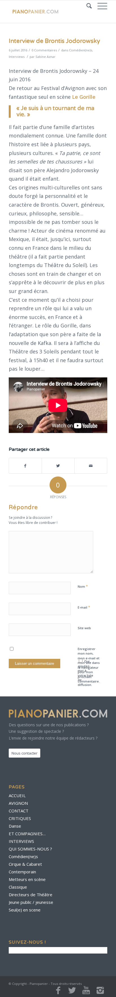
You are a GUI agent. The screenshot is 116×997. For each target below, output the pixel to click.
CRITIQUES (20, 818)
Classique (18, 887)
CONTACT (18, 811)
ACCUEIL (17, 795)
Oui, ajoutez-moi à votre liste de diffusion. (85, 673)
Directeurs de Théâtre (30, 894)
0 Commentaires (44, 50)
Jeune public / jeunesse (31, 902)
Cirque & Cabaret (25, 864)
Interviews (16, 56)
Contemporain (22, 871)
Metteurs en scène (27, 879)
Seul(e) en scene (25, 910)
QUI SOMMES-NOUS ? (30, 849)
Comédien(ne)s (80, 50)
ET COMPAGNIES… (27, 833)
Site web (84, 628)
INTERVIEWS (21, 841)
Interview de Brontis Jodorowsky (54, 41)
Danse (15, 826)
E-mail (84, 607)
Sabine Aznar (45, 56)
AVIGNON (18, 803)
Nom (83, 586)
